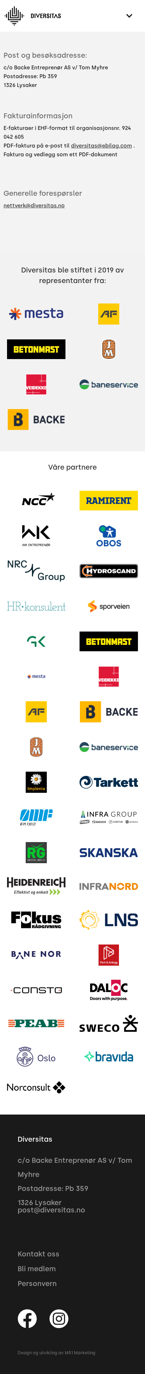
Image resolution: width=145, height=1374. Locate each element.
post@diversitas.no (51, 1210)
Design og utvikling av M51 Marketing (56, 1352)
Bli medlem (37, 1269)
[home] (32, 16)
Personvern (37, 1283)
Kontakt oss (38, 1254)
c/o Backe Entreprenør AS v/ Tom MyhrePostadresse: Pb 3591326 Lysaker (56, 76)
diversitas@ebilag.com (101, 146)
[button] (129, 16)
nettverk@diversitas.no (34, 205)
